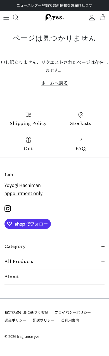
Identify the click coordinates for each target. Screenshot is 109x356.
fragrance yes (28, 336)
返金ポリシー (15, 320)
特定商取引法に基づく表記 (26, 312)
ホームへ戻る (54, 82)
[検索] (18, 17)
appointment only (23, 193)
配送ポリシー (43, 320)
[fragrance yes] (55, 17)
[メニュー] (6, 17)
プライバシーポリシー (72, 312)
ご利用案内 (70, 320)
